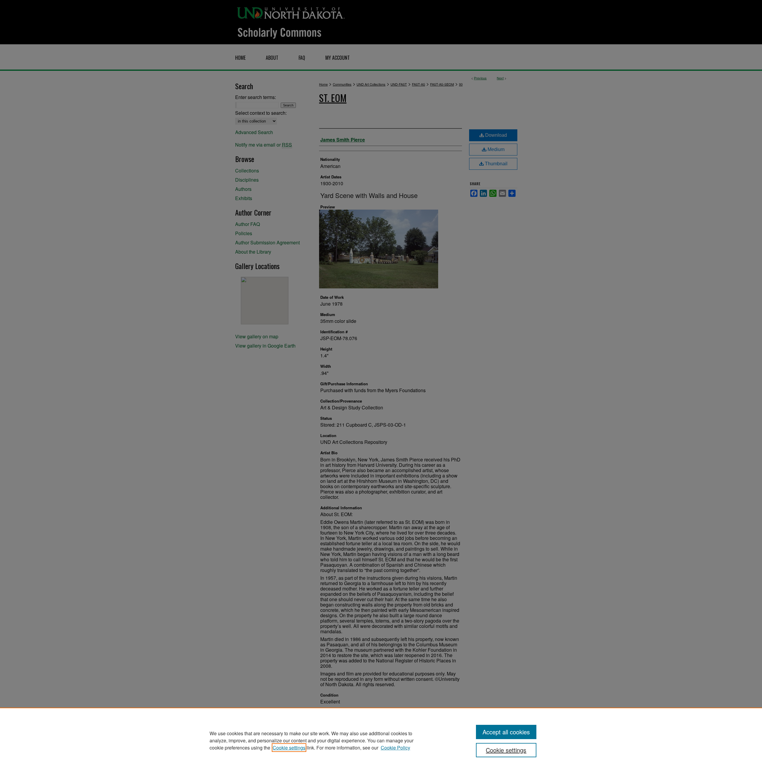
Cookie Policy (395, 747)
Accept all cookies (506, 732)
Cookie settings (289, 747)
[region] (381, 740)
